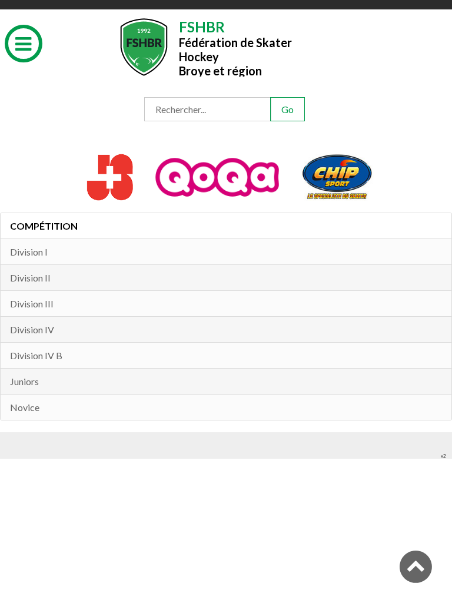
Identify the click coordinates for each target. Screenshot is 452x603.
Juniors (24, 381)
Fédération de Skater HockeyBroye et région (235, 47)
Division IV (32, 329)
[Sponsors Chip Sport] (337, 175)
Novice (24, 407)
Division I (29, 251)
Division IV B (36, 355)
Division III (32, 303)
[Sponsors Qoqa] (218, 175)
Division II (30, 277)
